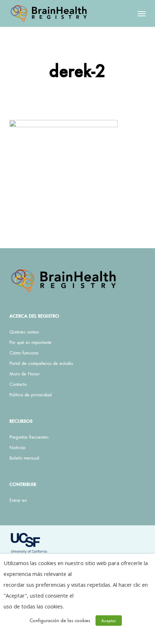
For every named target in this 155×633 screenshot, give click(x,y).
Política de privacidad (30, 394)
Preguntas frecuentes (29, 437)
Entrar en (18, 500)
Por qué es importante (30, 342)
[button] (142, 13)
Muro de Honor (24, 373)
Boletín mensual (24, 458)
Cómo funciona (23, 352)
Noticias (17, 447)
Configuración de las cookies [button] (60, 620)
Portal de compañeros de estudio (41, 363)
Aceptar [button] (108, 620)
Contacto (18, 384)
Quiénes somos (24, 331)
